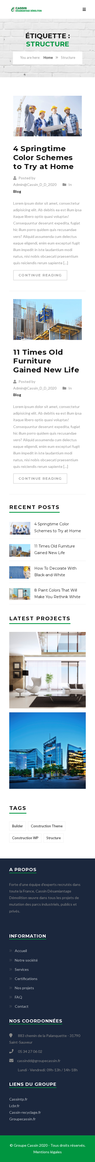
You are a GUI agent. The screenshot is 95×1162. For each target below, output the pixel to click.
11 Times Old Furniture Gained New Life (46, 361)
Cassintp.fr (18, 1099)
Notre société (26, 960)
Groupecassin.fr (22, 1119)
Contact (21, 1006)
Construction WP (25, 838)
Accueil (21, 950)
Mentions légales (48, 1152)
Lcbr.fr (14, 1105)
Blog (17, 191)
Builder (17, 826)
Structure (53, 838)
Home (48, 57)
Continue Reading (40, 275)
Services (22, 969)
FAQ (18, 997)
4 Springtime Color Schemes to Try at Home (43, 157)
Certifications (26, 978)
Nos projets (24, 988)
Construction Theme (47, 826)
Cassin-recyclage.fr (25, 1112)
